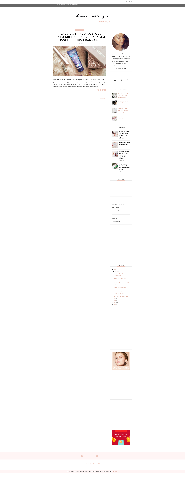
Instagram (121, 82)
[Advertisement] (43, 483)
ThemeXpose (115, 471)
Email (115, 82)
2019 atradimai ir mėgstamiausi (121, 296)
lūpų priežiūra (115, 210)
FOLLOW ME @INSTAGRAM (93, 463)
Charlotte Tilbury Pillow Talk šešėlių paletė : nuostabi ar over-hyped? (124, 134)
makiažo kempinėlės (117, 221)
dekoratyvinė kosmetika (118, 204)
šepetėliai (114, 218)
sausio (116, 271)
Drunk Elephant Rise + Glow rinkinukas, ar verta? (124, 144)
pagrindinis (55, 1)
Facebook (127, 82)
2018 (115, 300)
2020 (115, 269)
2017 (115, 302)
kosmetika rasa (79, 30)
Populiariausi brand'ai (87, 1)
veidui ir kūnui (115, 213)
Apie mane (62, 1)
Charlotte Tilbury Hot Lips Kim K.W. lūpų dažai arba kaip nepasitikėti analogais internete (124, 155)
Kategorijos (77, 1)
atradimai (114, 216)
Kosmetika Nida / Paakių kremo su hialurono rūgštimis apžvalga (123, 95)
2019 (115, 298)
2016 (115, 304)
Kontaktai (69, 1)
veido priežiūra (115, 207)
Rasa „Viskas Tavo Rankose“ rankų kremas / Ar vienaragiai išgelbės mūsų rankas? (79, 37)
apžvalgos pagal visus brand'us (103, 1)
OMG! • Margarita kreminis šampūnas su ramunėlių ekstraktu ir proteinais (124, 166)
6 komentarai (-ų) (57, 89)
